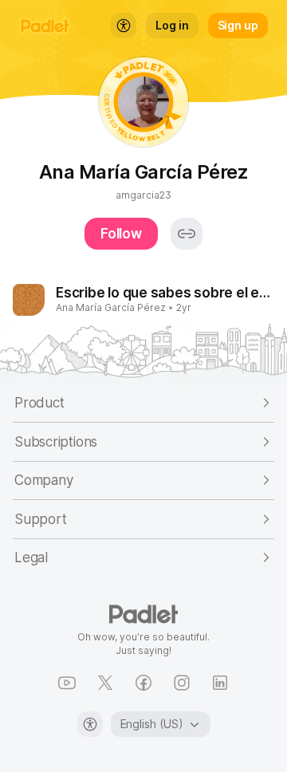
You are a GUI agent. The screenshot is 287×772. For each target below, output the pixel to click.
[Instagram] (181, 682)
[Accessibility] (90, 724)
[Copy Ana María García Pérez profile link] (186, 234)
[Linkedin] (220, 682)
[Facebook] (143, 682)
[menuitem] (123, 25)
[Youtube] (67, 682)
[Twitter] (105, 682)
